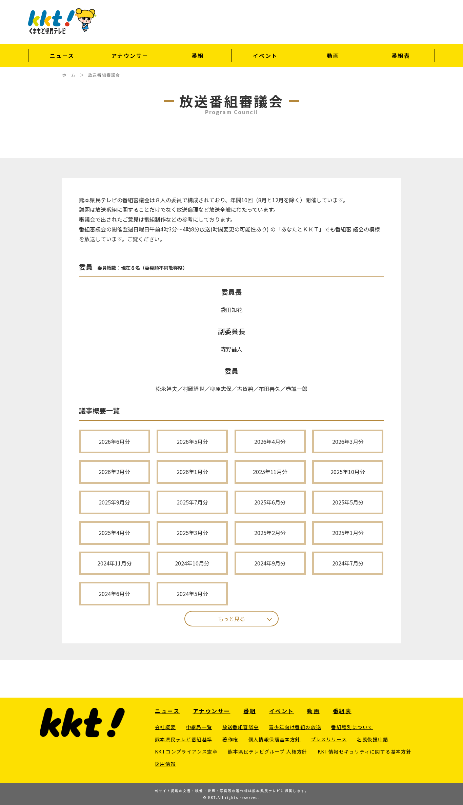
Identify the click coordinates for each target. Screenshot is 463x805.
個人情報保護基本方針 (274, 739)
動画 (333, 56)
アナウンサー (130, 56)
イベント (265, 56)
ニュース (62, 56)
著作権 (230, 739)
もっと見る (231, 619)
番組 (198, 56)
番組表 (400, 56)
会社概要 (165, 727)
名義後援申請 (372, 739)
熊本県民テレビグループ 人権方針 (267, 751)
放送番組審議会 (240, 727)
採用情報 (165, 763)
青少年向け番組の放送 (295, 727)
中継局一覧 (199, 727)
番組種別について (352, 727)
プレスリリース (329, 739)
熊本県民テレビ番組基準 (183, 739)
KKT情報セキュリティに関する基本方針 (365, 751)
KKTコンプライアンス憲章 (186, 751)
